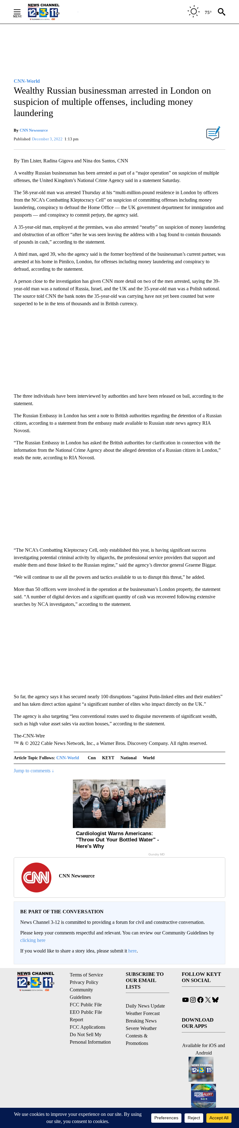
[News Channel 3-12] (51, 12)
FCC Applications (87, 1027)
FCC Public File (86, 1004)
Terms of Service (86, 974)
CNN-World (67, 758)
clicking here (32, 940)
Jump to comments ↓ (34, 770)
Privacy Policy (84, 982)
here (132, 950)
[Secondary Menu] (22, 11)
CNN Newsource (34, 130)
